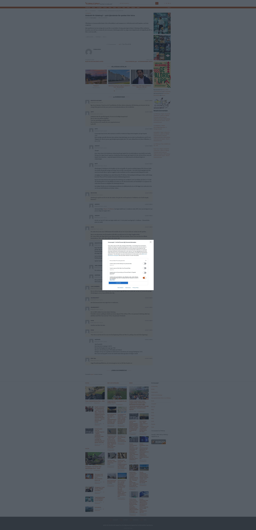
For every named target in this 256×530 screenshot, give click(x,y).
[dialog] (128, 265)
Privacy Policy (135, 287)
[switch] (144, 263)
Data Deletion (120, 287)
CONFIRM (118, 282)
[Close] (151, 242)
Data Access (128, 287)
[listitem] (128, 260)
